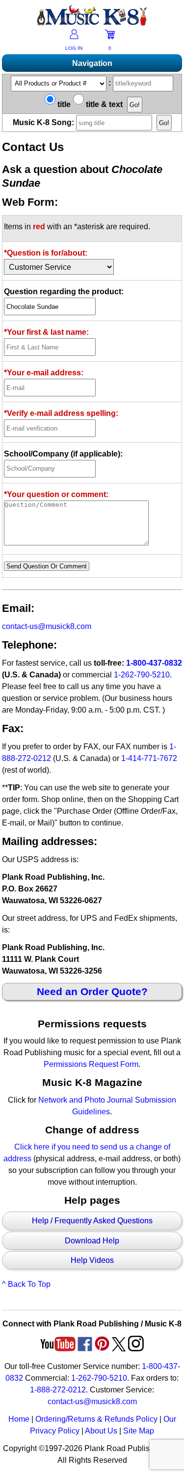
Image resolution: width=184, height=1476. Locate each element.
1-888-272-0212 (58, 1390)
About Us (101, 1431)
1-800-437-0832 (154, 663)
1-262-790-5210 (142, 675)
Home (18, 1419)
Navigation (92, 63)
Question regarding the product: (64, 291)
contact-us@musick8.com (46, 626)
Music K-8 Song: (44, 122)
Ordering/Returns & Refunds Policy (96, 1419)
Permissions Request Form (91, 1064)
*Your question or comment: (56, 494)
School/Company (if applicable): (63, 454)
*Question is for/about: (45, 253)
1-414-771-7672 (149, 758)
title (63, 104)
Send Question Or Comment (46, 566)
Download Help (92, 1241)
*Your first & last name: (46, 332)
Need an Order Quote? (92, 991)
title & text (103, 104)
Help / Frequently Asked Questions (92, 1220)
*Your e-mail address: (43, 373)
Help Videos (92, 1260)
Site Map (138, 1431)
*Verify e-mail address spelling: (61, 413)
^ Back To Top (26, 1284)
